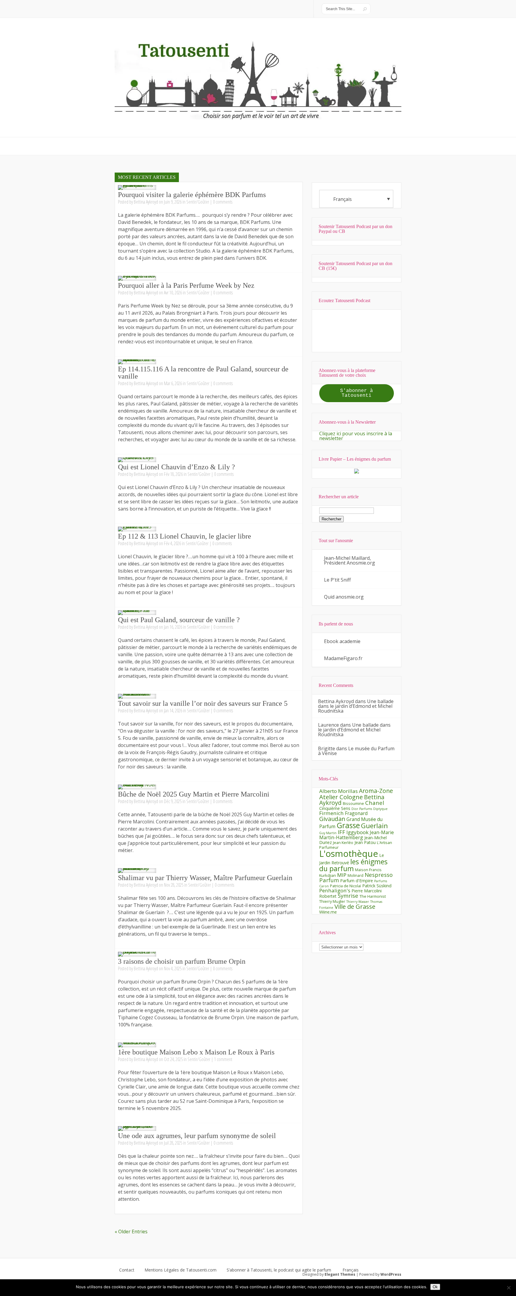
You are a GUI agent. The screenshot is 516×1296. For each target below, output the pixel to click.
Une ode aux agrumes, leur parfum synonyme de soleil (197, 1136)
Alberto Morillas (338, 791)
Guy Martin (328, 833)
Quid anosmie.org (344, 597)
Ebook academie (342, 641)
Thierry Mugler (332, 901)
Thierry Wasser (357, 902)
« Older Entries (131, 1231)
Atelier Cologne (341, 797)
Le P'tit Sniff (337, 579)
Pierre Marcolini (366, 891)
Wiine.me (328, 912)
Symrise (348, 895)
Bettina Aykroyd (146, 202)
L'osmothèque (348, 854)
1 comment (223, 1059)
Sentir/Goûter (197, 202)
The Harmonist (373, 896)
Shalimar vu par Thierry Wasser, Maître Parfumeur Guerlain (205, 878)
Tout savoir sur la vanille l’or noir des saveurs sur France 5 (203, 703)
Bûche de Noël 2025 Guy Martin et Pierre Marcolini (193, 794)
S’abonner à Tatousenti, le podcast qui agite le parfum (279, 1270)
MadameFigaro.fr (343, 658)
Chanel (374, 802)
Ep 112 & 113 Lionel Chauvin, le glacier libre (184, 536)
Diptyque (380, 809)
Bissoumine (353, 803)
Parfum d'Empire (356, 880)
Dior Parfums (361, 809)
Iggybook (357, 832)
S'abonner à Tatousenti (356, 393)
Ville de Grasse (354, 906)
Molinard (355, 875)
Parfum (329, 880)
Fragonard (356, 813)
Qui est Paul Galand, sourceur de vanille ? (179, 620)
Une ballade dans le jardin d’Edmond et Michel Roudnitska (356, 706)
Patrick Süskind (376, 885)
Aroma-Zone (376, 791)
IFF (341, 832)
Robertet (328, 896)
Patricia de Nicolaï (345, 885)
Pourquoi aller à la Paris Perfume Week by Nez (186, 285)
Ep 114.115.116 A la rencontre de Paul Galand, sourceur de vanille (203, 372)
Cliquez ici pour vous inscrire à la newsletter (355, 436)
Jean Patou (365, 842)
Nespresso (379, 874)
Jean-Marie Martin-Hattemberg (356, 835)
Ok (435, 1287)
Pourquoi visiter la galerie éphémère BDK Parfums (192, 195)
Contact (126, 1270)
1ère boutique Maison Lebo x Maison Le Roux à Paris (196, 1052)
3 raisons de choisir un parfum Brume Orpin (181, 961)
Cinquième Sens (334, 808)
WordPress (390, 1274)
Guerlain (374, 825)
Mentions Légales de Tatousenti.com (180, 1270)
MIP (341, 874)
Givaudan (332, 819)
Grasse (348, 825)
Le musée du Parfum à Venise (356, 751)
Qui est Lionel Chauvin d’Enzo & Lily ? (176, 467)
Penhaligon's (334, 890)
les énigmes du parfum (353, 865)
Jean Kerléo (343, 842)
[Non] (509, 1288)
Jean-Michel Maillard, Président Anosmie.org (349, 560)
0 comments (222, 202)
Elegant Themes (340, 1274)
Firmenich (331, 813)
